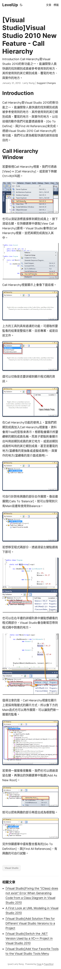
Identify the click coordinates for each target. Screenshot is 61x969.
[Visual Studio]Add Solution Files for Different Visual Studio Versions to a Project (30, 923)
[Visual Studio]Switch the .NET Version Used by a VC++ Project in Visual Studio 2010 (29, 938)
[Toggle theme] (21, 5)
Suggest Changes (46, 83)
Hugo (39, 964)
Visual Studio (11, 868)
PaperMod (48, 964)
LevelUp (10, 4)
